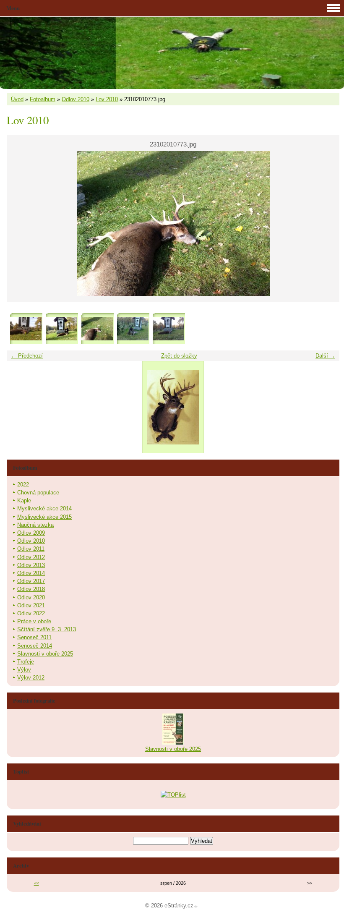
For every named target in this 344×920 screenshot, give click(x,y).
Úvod (17, 99)
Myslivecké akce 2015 (44, 517)
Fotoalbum (42, 99)
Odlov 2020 (31, 597)
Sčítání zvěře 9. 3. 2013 (46, 629)
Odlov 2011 (30, 549)
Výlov (24, 669)
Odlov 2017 (31, 581)
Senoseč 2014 (34, 646)
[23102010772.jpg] (61, 329)
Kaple (24, 500)
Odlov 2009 (31, 533)
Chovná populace (38, 492)
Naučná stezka (35, 525)
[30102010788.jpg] (168, 329)
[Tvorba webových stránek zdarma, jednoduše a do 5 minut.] (196, 906)
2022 (23, 484)
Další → (325, 356)
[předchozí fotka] (20, 223)
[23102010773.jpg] (97, 329)
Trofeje (25, 662)
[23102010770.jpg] (26, 329)
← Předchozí (27, 356)
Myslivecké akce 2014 (44, 508)
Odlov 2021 (31, 605)
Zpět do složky (179, 356)
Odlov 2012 (31, 557)
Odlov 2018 (31, 589)
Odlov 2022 (31, 613)
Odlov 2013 (31, 565)
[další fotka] (325, 223)
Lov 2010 (107, 99)
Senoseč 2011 (34, 637)
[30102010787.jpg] (133, 329)
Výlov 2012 (30, 677)
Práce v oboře (34, 621)
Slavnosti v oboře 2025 (45, 654)
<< (36, 883)
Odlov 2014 (31, 573)
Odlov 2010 (75, 99)
